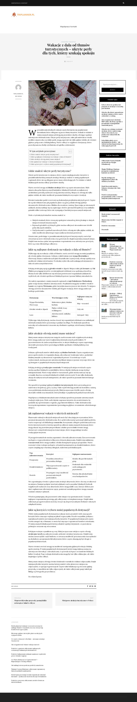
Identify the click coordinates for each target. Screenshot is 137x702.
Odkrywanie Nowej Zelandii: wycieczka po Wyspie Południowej (111, 162)
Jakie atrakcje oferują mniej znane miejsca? (45, 159)
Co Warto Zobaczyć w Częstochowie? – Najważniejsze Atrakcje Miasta (24, 660)
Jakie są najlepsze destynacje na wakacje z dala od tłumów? (51, 157)
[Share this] (87, 586)
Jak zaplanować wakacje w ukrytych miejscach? (47, 162)
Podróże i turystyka (68, 41)
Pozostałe (105, 229)
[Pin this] (95, 586)
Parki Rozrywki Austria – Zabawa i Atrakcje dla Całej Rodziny (111, 188)
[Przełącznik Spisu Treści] (69, 151)
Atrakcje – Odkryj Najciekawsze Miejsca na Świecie (116, 295)
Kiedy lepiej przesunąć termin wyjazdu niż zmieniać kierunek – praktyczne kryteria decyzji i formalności (28, 675)
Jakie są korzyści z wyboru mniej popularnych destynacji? (51, 164)
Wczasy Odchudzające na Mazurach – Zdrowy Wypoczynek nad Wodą (112, 247)
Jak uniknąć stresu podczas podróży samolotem (27, 665)
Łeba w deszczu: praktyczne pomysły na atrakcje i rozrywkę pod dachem (112, 106)
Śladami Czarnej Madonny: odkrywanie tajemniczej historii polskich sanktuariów (28, 670)
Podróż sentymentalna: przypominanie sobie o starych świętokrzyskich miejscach (112, 196)
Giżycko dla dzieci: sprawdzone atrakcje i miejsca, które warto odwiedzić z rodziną (112, 114)
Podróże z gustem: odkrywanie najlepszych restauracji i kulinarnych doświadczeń (25, 649)
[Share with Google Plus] (92, 586)
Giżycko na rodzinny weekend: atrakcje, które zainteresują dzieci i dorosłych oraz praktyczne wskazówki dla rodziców (112, 132)
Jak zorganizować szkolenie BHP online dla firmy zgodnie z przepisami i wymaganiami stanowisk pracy (112, 122)
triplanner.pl (18, 93)
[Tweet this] (90, 586)
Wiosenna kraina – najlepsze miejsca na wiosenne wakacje (116, 311)
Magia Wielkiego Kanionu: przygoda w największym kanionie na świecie (110, 171)
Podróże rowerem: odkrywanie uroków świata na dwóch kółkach (116, 264)
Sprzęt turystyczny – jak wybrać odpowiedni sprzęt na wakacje (116, 280)
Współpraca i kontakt (19, 3)
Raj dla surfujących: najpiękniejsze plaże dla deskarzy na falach (110, 179)
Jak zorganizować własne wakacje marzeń (25, 645)
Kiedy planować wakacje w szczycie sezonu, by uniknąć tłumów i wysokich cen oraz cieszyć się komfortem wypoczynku (27, 627)
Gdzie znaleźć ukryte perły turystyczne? (45, 154)
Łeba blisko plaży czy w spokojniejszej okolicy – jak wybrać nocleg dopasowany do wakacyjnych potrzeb (112, 143)
